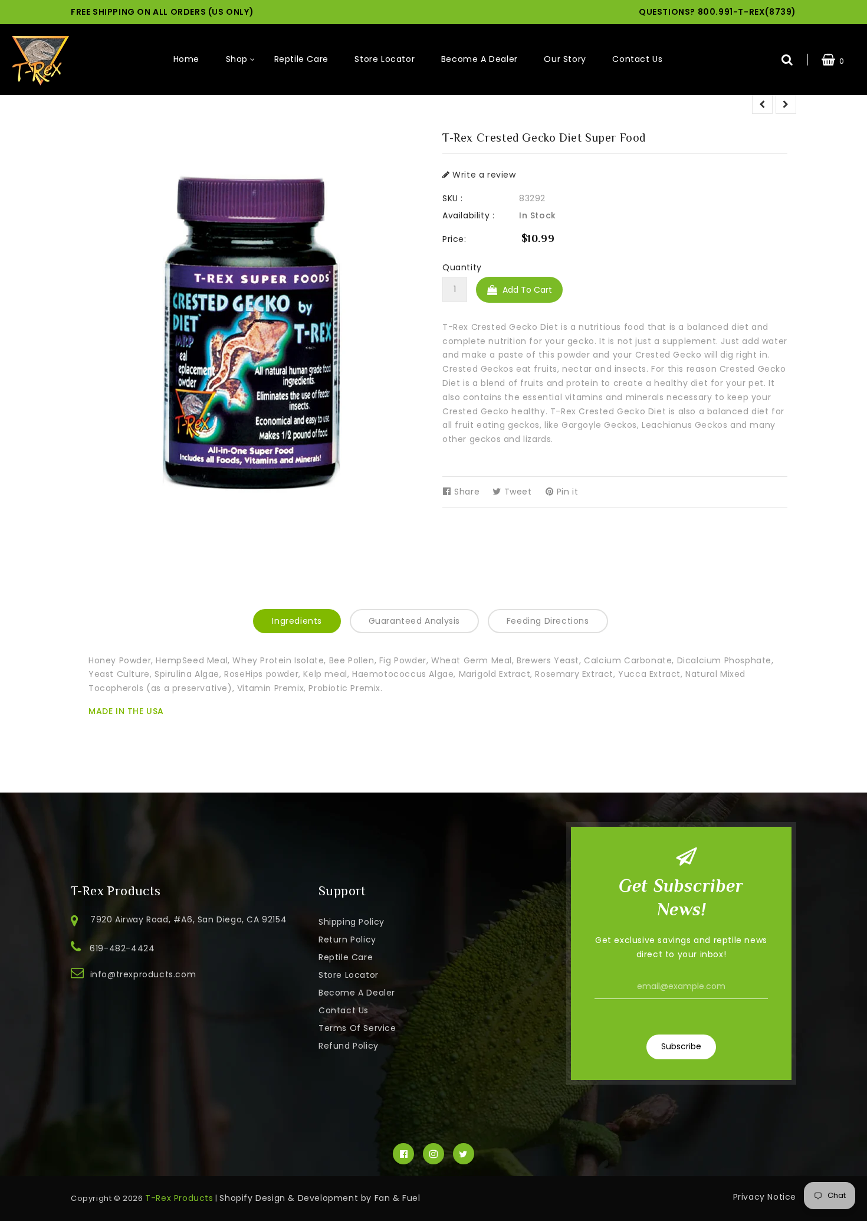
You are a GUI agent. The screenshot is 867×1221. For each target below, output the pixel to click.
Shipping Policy (351, 922)
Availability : (468, 215)
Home (186, 59)
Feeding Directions (548, 621)
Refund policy (348, 1046)
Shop (237, 59)
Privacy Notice (764, 1197)
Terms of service (357, 1028)
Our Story (565, 59)
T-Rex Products (179, 1198)
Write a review (483, 175)
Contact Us (637, 59)
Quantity (462, 267)
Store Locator (384, 59)
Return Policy (347, 939)
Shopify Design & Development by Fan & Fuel (319, 1198)
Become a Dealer (479, 59)
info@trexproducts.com (143, 974)
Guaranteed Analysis (414, 621)
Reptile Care (301, 59)
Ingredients (297, 621)
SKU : (452, 198)
